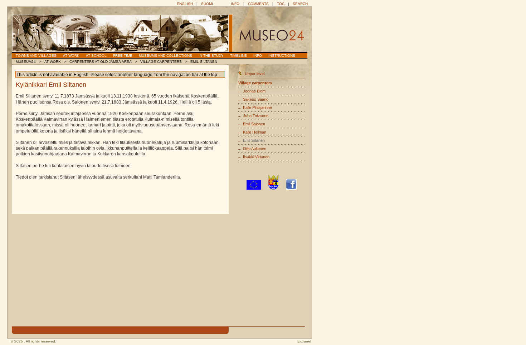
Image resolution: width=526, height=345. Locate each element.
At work (71, 56)
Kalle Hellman (254, 132)
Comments (258, 4)
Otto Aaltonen (254, 148)
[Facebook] (291, 188)
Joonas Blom (254, 91)
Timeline (238, 56)
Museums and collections (165, 56)
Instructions (281, 56)
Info (235, 4)
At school (96, 56)
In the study (211, 56)
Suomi (207, 4)
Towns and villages (36, 56)
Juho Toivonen (255, 116)
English (185, 4)
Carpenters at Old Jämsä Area (100, 62)
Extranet (304, 341)
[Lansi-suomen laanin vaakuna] (273, 188)
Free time (122, 56)
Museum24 (26, 62)
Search (300, 4)
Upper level (254, 73)
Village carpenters (161, 62)
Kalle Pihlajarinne (257, 107)
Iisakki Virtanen (256, 157)
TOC (280, 4)
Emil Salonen (254, 124)
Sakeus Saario (255, 99)
